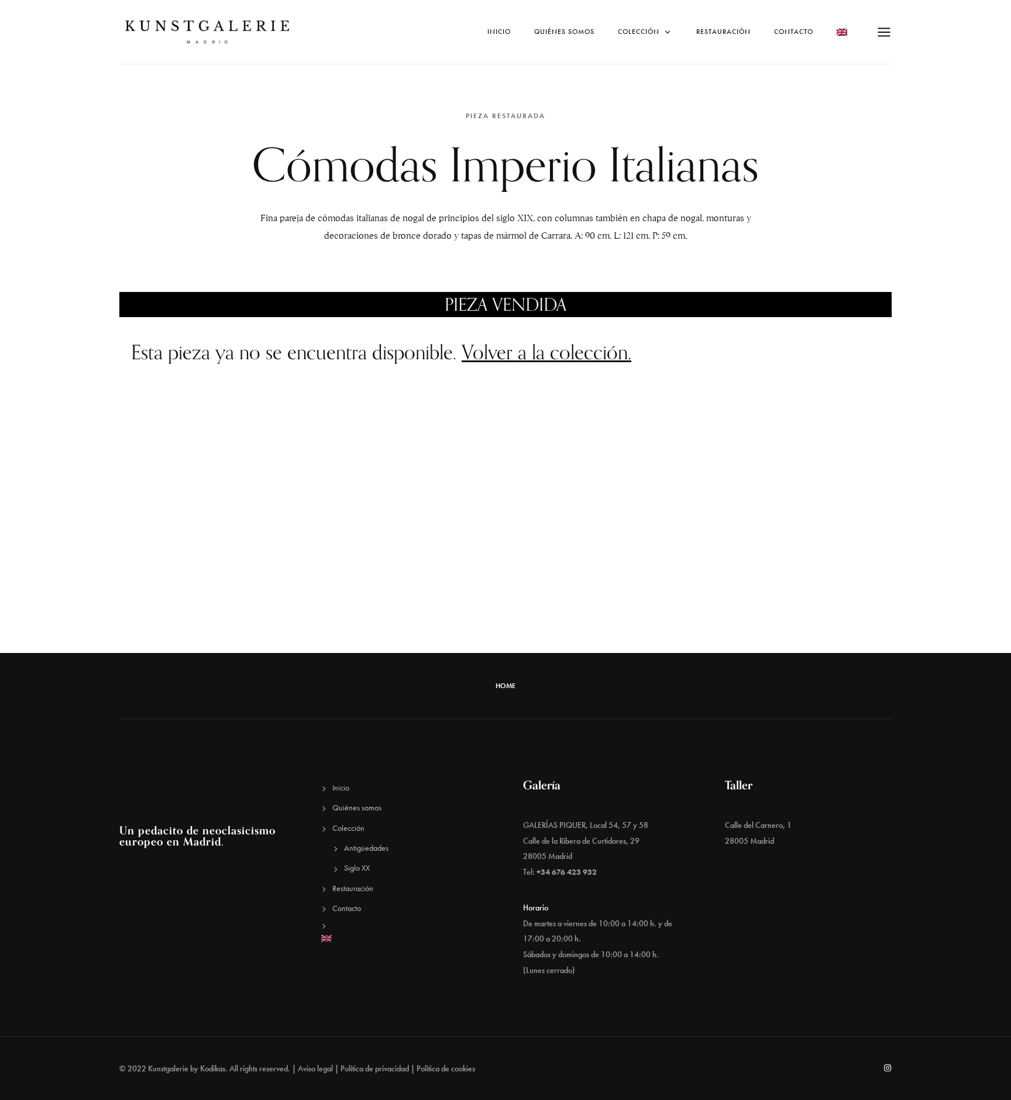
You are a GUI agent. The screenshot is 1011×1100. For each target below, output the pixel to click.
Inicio (499, 31)
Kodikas (212, 1068)
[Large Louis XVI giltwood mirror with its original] (84, 511)
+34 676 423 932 (567, 872)
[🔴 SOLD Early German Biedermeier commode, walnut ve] (252, 606)
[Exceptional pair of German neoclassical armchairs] (758, 606)
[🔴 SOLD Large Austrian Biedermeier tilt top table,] (84, 606)
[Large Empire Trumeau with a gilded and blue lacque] (252, 511)
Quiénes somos (564, 31)
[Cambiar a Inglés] (404, 938)
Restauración (723, 31)
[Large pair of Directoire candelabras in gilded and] (926, 511)
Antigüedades (366, 848)
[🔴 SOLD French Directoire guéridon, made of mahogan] (421, 606)
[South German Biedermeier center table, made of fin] (421, 511)
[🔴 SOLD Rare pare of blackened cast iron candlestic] (590, 511)
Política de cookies (446, 1068)
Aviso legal (315, 1068)
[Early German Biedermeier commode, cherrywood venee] (758, 511)
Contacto (793, 31)
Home (505, 685)
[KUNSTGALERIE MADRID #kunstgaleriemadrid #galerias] (590, 606)
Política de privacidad (375, 1068)
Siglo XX (357, 867)
